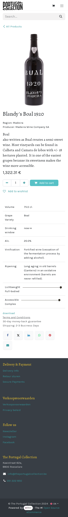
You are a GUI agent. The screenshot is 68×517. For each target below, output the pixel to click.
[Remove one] (7, 183)
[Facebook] (7, 335)
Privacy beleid (12, 410)
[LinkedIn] (28, 335)
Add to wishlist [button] (17, 191)
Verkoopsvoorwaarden (16, 404)
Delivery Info (11, 370)
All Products (14, 26)
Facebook (9, 442)
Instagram (9, 436)
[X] (18, 335)
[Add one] (24, 183)
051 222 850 (14, 480)
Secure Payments (14, 381)
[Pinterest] (50, 335)
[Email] (7, 345)
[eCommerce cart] (53, 5)
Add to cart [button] (46, 183)
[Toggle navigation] (61, 5)
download (9, 313)
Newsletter (10, 431)
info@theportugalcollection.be (27, 473)
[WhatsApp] (39, 335)
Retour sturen (11, 376)
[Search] (60, 16)
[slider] (61, 287)
